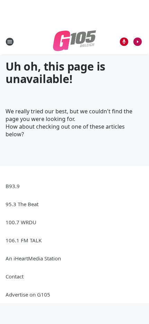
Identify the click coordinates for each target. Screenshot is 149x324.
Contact (15, 276)
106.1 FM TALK (24, 240)
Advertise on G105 (28, 294)
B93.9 (13, 186)
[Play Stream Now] (137, 42)
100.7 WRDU (21, 222)
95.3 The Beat (22, 204)
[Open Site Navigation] (10, 42)
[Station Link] (74, 41)
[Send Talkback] (124, 42)
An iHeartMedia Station (33, 258)
